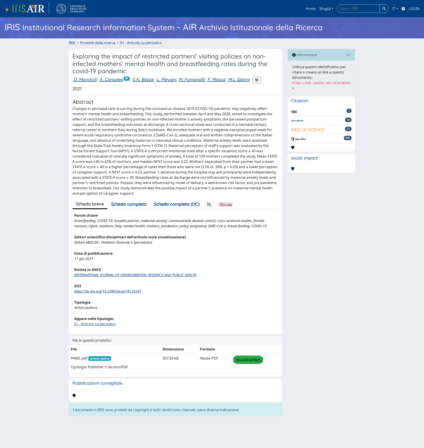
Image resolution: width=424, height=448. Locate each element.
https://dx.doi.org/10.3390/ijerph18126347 (107, 291)
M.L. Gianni (239, 79)
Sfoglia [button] (325, 8)
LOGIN (414, 8)
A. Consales (111, 79)
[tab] (209, 204)
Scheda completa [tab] (128, 204)
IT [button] (393, 8)
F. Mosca (216, 79)
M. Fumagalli (191, 79)
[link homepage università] (71, 9)
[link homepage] (26, 9)
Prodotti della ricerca (97, 42)
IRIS (72, 42)
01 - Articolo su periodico (141, 42)
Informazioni (306, 55)
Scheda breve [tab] (90, 204)
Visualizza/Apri (248, 359)
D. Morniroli (85, 79)
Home (311, 8)
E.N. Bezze (142, 79)
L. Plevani (166, 79)
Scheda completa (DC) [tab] (177, 204)
